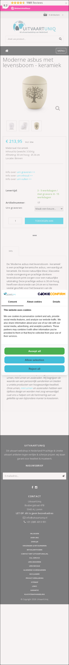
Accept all (34, 351)
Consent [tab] (12, 301)
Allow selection (34, 359)
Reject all (34, 368)
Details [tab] (56, 301)
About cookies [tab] (34, 301)
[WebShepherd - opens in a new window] (51, 294)
